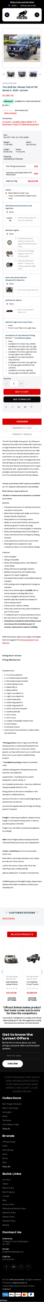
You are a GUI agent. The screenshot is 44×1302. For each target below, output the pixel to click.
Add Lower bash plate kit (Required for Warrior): (16, 279)
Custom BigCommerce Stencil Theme (18, 1286)
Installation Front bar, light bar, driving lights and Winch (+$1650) (22, 371)
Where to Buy (8, 1188)
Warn (4, 1162)
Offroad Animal (12, 977)
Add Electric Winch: (13, 300)
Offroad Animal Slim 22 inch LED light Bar (27, 219)
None (11, 212)
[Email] (12, 407)
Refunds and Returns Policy (14, 1208)
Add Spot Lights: (12, 230)
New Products (8, 1192)
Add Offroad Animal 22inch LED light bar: (18, 207)
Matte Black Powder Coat (18, 193)
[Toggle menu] (7, 14)
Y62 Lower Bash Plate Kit (28, 290)
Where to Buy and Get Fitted (22, 2)
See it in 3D (33, 181)
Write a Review (10, 113)
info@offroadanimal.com (12, 1252)
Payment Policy (8, 1221)
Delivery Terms (8, 1217)
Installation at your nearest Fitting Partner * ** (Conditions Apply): (20, 336)
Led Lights (6, 1112)
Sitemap (5, 1225)
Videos (5, 1184)
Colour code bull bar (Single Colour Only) (22, 197)
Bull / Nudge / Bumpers (12, 1104)
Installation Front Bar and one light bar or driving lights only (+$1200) (22, 348)
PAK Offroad (7, 1150)
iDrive (4, 1154)
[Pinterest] (31, 407)
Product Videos (22, 434)
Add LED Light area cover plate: (19, 322)
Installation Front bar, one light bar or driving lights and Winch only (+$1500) (22, 365)
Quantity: (8, 379)
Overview (22, 421)
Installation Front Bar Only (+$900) (22, 344)
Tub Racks (6, 1120)
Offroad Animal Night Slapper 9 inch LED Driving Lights (26, 253)
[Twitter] (25, 407)
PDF (36, 166)
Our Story (6, 1180)
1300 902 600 (8, 1259)
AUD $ (14, 6)
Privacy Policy (8, 1204)
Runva (5, 1158)
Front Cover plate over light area (22, 328)
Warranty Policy (9, 1213)
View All (6, 1129)
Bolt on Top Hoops (10, 1108)
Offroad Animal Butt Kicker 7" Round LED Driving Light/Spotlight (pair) (27, 265)
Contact (6, 1196)
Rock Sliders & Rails (10, 1124)
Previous (5, 48)
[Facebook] (6, 407)
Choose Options (11, 999)
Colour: (9, 190)
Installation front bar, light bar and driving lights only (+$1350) (22, 353)
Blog (4, 1200)
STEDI (4, 1146)
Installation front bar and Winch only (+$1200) (21, 358)
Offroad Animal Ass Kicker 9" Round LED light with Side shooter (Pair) (27, 242)
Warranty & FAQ (22, 428)
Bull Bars (3, 1300)
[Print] (18, 407)
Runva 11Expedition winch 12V (26, 311)
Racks (5, 1116)
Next (38, 48)
